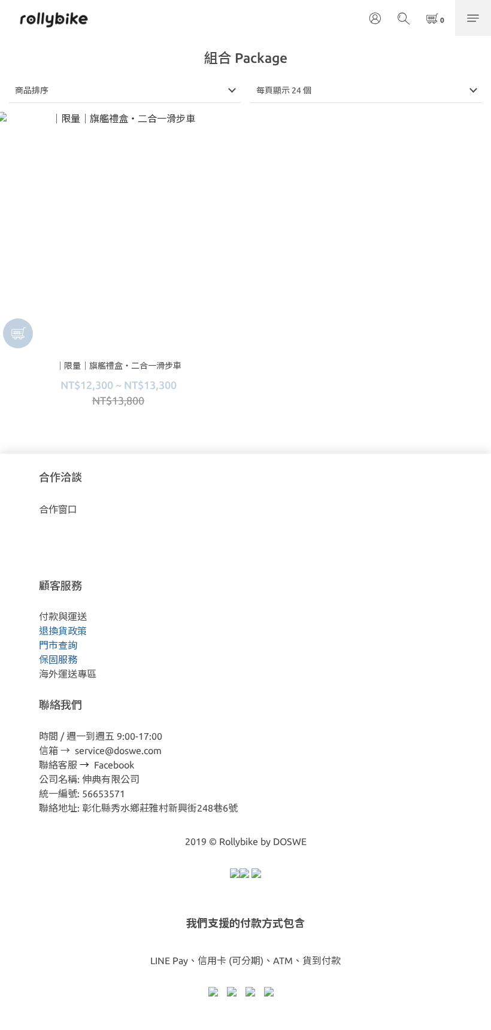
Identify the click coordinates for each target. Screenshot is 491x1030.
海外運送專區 (67, 674)
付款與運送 (63, 616)
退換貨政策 (63, 630)
